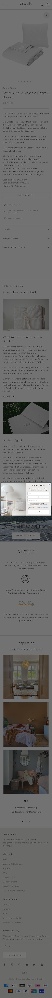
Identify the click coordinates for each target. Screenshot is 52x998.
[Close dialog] (49, 484)
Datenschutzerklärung (44, 507)
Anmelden (38, 511)
